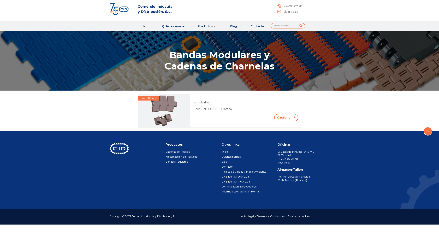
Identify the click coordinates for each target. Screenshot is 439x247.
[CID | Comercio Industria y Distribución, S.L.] (122, 9)
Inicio (144, 26)
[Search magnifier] (300, 25)
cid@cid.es (283, 162)
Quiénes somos (173, 26)
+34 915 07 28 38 (287, 159)
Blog (233, 26)
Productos (205, 26)
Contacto (257, 26)
